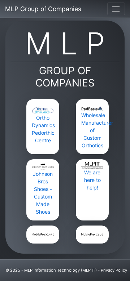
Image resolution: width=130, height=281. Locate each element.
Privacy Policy (114, 270)
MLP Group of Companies (43, 9)
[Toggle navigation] (116, 9)
